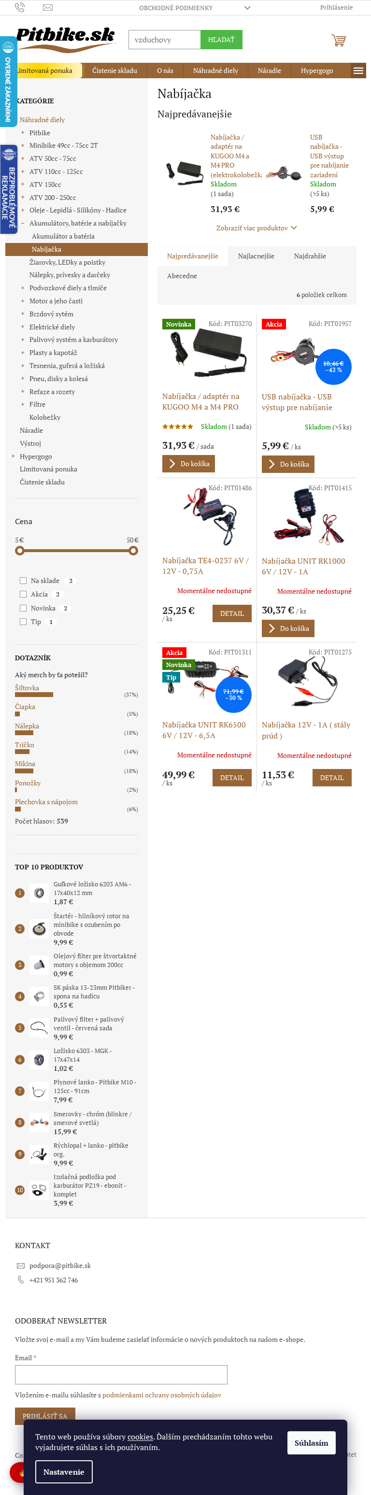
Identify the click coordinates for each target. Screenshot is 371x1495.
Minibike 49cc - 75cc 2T (60, 145)
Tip (38, 621)
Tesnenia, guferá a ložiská (63, 365)
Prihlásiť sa (41, 1416)
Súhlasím (308, 1443)
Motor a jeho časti (52, 300)
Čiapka (21, 706)
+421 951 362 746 (50, 1279)
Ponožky (24, 782)
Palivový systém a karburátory (70, 339)
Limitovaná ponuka (44, 468)
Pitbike (36, 132)
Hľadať (217, 39)
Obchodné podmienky (172, 7)
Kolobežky (41, 417)
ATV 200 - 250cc (49, 197)
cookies (137, 1436)
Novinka (45, 607)
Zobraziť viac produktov (248, 227)
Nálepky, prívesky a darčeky (66, 274)
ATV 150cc (41, 184)
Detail (228, 613)
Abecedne (178, 275)
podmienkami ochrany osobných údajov (158, 1394)
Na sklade (48, 580)
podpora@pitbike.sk (56, 1265)
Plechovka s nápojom (42, 801)
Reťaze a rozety (48, 391)
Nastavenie (60, 1472)
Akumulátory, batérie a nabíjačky (74, 223)
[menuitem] (39, 70)
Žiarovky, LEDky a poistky (63, 262)
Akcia (42, 593)
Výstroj (26, 443)
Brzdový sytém (48, 313)
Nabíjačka (42, 249)
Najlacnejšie (252, 255)
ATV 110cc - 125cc (52, 171)
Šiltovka (23, 687)
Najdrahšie (306, 255)
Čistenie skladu (38, 481)
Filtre (34, 404)
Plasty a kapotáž (49, 352)
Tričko (20, 744)
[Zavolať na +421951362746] (25, 6)
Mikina (21, 763)
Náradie (27, 430)
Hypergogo (32, 456)
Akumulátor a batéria (59, 236)
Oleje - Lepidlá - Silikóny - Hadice (74, 209)
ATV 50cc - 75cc (49, 158)
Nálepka (23, 725)
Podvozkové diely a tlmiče (64, 287)
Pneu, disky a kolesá (55, 378)
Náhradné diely (38, 119)
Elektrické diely (48, 326)
